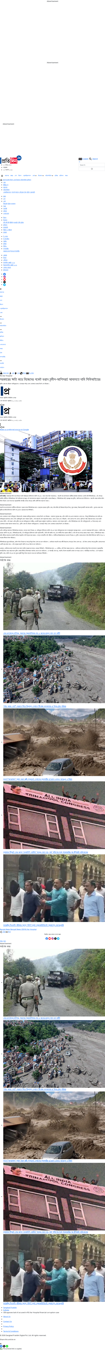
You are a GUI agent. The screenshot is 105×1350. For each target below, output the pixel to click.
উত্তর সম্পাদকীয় (14, 251)
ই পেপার (5, 236)
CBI (22, 929)
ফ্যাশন (17, 192)
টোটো (28, 192)
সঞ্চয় (66, 175)
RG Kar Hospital (30, 929)
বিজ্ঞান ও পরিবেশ (7, 230)
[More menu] (103, 175)
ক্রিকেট (5, 203)
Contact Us (7, 1321)
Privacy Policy (8, 1326)
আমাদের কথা (6, 251)
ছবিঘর (56, 175)
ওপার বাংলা (6, 213)
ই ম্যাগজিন (6, 239)
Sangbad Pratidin (10, 1307)
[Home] (11, 159)
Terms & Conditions (11, 1331)
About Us (6, 1316)
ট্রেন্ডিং (5, 241)
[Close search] (79, 162)
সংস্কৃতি (15, 222)
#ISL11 (5, 185)
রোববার (5, 255)
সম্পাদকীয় (6, 249)
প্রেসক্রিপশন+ (27, 175)
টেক (25, 192)
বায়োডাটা (5, 227)
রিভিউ (11, 222)
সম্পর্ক (13, 192)
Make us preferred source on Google (14, 429)
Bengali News (15, 929)
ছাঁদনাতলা (5, 270)
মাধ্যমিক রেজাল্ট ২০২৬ (9, 262)
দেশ (16, 175)
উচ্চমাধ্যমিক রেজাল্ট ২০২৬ (10, 265)
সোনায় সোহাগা (7, 267)
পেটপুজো (21, 192)
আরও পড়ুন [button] (3, 941)
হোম (4, 182)
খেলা (34, 175)
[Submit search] (92, 169)
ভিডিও (5, 246)
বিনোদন (40, 175)
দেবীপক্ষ (5, 260)
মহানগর (7, 175)
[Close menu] (0, 289)
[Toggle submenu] (1, 316)
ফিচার (4, 257)
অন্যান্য (13, 203)
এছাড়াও (2, 367)
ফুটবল (9, 203)
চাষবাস (5, 232)
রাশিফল (61, 175)
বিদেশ (19, 175)
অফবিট (5, 208)
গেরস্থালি (32, 192)
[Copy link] (3, 405)
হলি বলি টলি (6, 222)
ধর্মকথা (5, 211)
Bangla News (5, 929)
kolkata (6, 1310)
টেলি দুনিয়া (21, 222)
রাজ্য (11, 175)
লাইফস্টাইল (48, 175)
